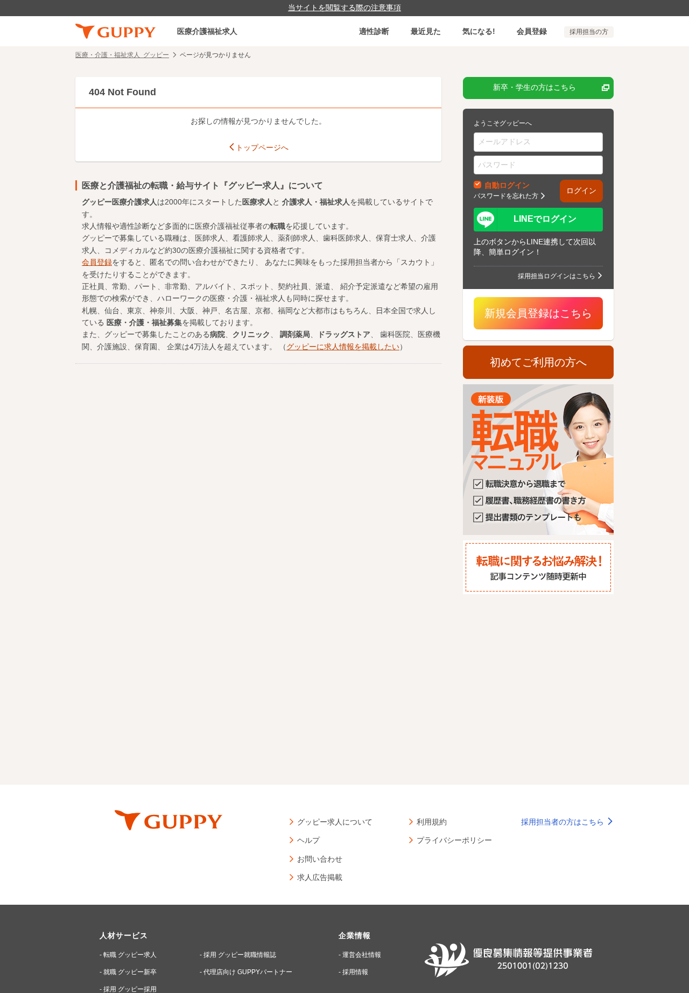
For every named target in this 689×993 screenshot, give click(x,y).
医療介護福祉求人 (207, 31)
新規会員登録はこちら (538, 313)
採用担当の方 (589, 32)
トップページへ (262, 147)
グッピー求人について (334, 821)
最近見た (426, 31)
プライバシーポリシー (454, 839)
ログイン (581, 190)
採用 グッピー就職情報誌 (239, 955)
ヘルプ (308, 839)
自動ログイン (507, 184)
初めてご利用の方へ (538, 362)
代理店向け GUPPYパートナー (247, 972)
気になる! (478, 31)
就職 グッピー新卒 (130, 972)
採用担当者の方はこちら (563, 822)
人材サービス (124, 935)
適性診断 (374, 31)
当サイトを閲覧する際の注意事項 (344, 7)
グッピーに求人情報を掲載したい (342, 346)
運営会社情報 (361, 955)
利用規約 (432, 821)
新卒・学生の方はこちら (534, 87)
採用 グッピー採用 (130, 989)
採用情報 (355, 972)
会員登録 (532, 31)
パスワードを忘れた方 (506, 195)
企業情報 (355, 935)
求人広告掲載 (319, 877)
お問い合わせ (319, 858)
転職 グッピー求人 (130, 955)
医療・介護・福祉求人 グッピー (122, 54)
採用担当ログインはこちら (556, 275)
